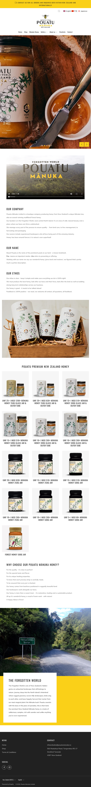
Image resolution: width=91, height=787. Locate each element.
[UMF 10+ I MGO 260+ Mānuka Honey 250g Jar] (15, 501)
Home (4, 745)
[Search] (59, 11)
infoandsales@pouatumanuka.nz (59, 745)
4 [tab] (49, 145)
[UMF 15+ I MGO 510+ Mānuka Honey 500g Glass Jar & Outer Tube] (15, 424)
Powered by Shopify (8, 784)
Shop (4, 749)
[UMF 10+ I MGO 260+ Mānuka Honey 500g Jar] (45, 501)
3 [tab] (46, 145)
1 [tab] (42, 145)
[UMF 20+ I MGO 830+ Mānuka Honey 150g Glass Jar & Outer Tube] (45, 384)
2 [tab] (44, 145)
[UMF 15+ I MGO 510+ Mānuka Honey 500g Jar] (75, 464)
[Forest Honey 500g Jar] (15, 538)
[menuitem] (67, 11)
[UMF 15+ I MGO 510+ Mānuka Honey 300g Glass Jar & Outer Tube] (75, 384)
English (20, 780)
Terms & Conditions (9, 752)
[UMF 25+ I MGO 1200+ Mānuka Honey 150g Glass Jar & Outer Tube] (15, 384)
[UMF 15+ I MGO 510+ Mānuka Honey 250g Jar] (45, 464)
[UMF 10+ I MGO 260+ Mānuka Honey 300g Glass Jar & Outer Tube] (45, 424)
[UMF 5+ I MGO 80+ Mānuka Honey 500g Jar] (75, 501)
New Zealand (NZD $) (8, 780)
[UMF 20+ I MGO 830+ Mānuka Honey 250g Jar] (15, 464)
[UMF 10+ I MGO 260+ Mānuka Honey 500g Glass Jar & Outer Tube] (75, 424)
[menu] (75, 11)
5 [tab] (51, 145)
